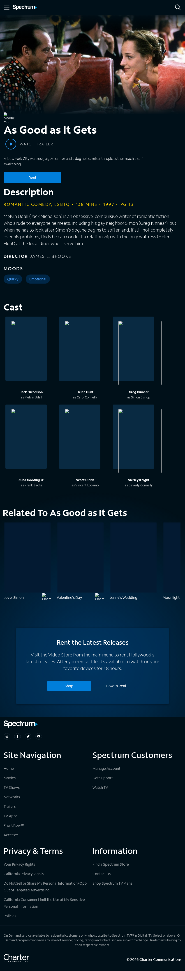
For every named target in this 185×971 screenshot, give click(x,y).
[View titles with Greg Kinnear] (140, 353)
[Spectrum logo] (25, 7)
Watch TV (100, 787)
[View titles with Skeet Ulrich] (86, 441)
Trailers (10, 806)
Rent (32, 177)
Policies (10, 915)
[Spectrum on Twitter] (28, 736)
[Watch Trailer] (10, 144)
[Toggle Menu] (6, 7)
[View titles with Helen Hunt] (86, 353)
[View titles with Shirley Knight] (140, 441)
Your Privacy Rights (19, 864)
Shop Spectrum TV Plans (112, 883)
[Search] (177, 7)
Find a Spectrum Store (110, 864)
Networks (12, 796)
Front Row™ (14, 825)
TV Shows (12, 787)
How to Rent (116, 685)
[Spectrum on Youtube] (38, 736)
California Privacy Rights (24, 873)
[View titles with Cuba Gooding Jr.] (33, 441)
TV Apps (10, 815)
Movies (10, 777)
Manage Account (106, 768)
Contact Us (101, 873)
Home (9, 768)
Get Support (102, 777)
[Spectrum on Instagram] (7, 736)
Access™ (11, 834)
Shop (69, 685)
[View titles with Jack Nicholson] (33, 353)
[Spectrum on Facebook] (17, 736)
